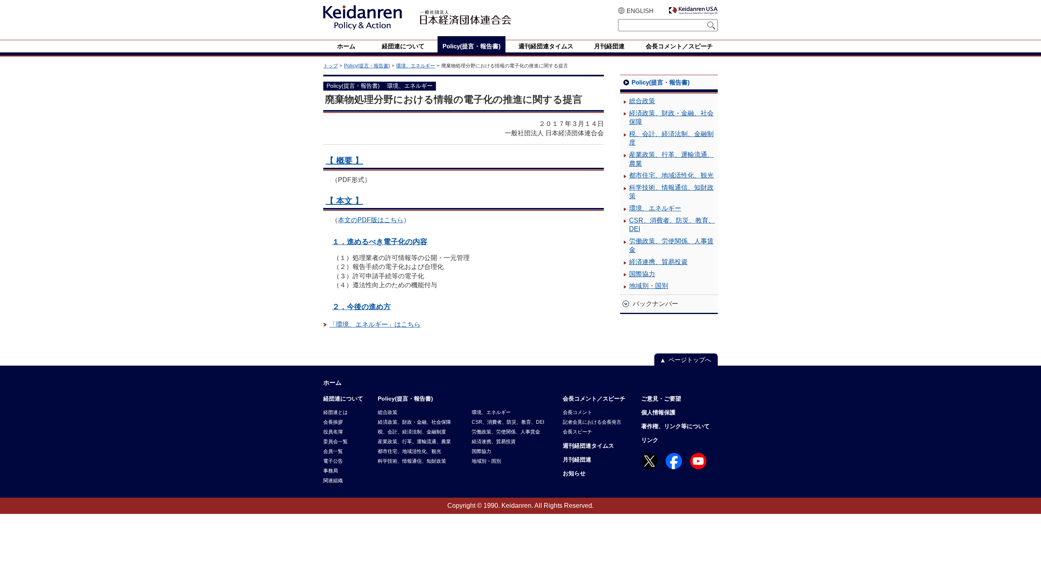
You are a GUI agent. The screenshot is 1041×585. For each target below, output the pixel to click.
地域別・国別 (648, 285)
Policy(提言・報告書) (367, 66)
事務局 (330, 471)
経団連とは (335, 412)
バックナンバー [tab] (655, 303)
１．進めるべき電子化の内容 (379, 241)
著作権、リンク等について (675, 426)
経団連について (343, 398)
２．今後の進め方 (361, 306)
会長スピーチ (577, 432)
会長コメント (577, 412)
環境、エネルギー (415, 66)
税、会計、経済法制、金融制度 (671, 138)
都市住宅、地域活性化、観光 (671, 175)
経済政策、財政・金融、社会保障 (671, 118)
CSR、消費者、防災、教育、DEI (672, 225)
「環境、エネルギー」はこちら (374, 324)
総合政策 (642, 101)
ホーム (332, 382)
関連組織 (333, 480)
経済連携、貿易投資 (658, 261)
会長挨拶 (333, 422)
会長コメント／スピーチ (594, 398)
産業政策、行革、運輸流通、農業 (671, 159)
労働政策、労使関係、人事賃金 (671, 246)
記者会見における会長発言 (592, 422)
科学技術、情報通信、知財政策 (671, 192)
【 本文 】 (344, 200)
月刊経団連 (577, 459)
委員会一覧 (335, 441)
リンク (649, 440)
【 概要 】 (344, 160)
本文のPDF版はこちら (370, 220)
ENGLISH (640, 10)
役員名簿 (333, 432)
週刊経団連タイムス (588, 445)
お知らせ (574, 473)
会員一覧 (333, 451)
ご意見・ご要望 (661, 398)
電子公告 (333, 461)
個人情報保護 (658, 412)
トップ (330, 66)
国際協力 (642, 274)
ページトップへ (690, 359)
